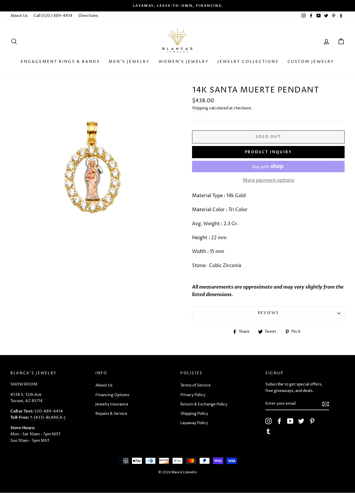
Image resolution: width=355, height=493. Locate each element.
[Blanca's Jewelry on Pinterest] (312, 421)
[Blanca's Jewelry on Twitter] (301, 421)
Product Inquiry (268, 152)
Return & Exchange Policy (203, 404)
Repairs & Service (111, 413)
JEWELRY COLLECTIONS (248, 61)
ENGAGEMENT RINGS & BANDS (60, 61)
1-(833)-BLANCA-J (47, 417)
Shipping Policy (194, 413)
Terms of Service (195, 385)
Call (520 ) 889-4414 (53, 15)
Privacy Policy (192, 395)
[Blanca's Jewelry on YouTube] (290, 421)
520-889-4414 (49, 411)
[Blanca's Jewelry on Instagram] (268, 421)
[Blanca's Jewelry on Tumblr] (268, 431)
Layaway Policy (194, 423)
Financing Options (112, 395)
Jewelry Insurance (111, 404)
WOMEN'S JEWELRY (184, 61)
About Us (19, 15)
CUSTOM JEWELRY (310, 61)
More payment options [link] (268, 180)
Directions (88, 15)
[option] (177, 6)
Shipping (200, 108)
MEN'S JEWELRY (129, 61)
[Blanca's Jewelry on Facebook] (279, 421)
